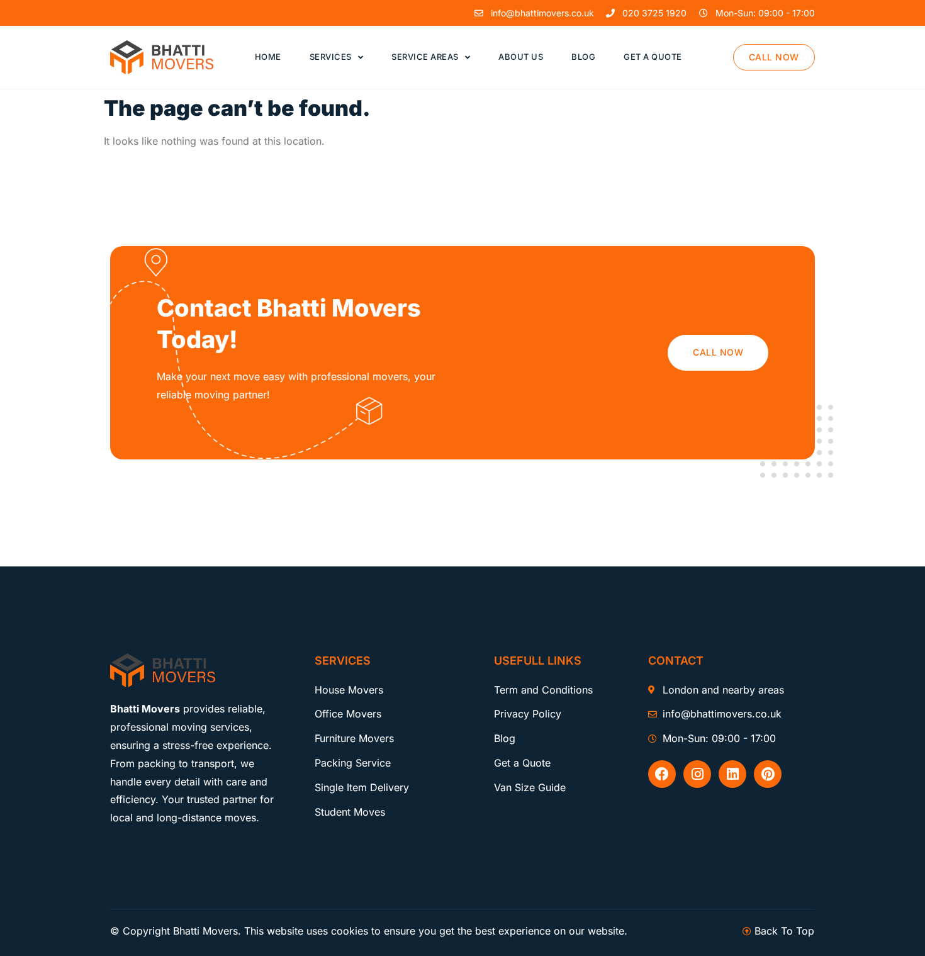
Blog (583, 57)
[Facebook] (662, 774)
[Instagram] (697, 774)
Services (331, 57)
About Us (520, 57)
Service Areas (425, 57)
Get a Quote (653, 57)
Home (268, 57)
